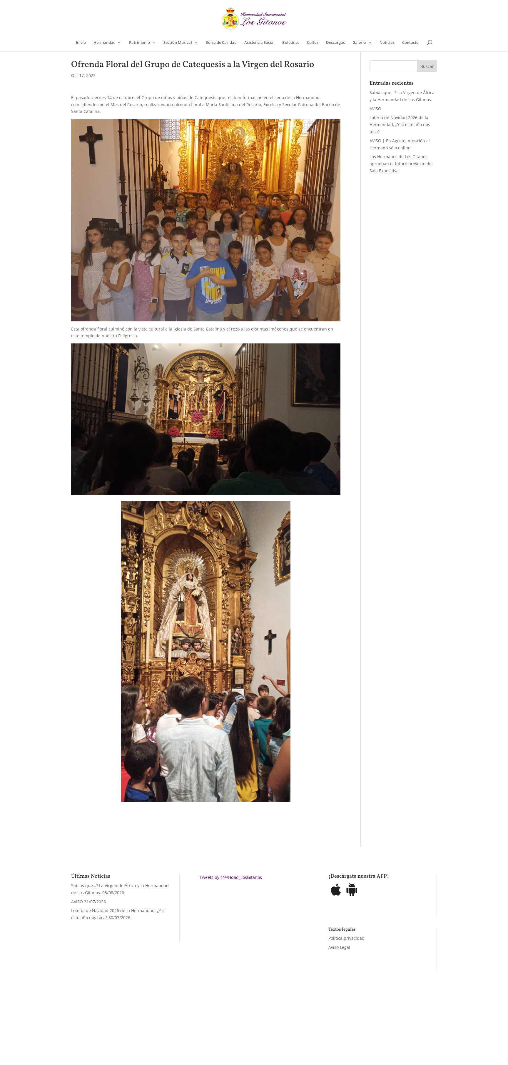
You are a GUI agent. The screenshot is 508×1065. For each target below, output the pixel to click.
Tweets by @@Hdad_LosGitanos (231, 877)
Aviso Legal (339, 947)
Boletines (290, 42)
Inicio (81, 42)
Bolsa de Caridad (221, 42)
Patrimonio (139, 42)
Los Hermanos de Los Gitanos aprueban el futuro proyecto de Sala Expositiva (401, 163)
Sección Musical (177, 42)
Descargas (335, 42)
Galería (359, 42)
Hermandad (104, 42)
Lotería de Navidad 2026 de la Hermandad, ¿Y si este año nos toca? (400, 124)
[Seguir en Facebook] (307, 1030)
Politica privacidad (346, 938)
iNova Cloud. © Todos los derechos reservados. (145, 1029)
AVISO (375, 108)
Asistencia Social (259, 42)
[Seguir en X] (319, 1030)
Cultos (312, 42)
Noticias (387, 42)
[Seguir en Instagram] (331, 1030)
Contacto (410, 42)
